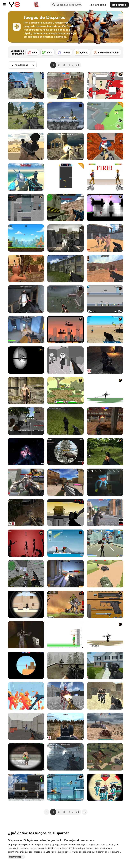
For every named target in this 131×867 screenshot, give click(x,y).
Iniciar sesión (98, 4)
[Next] (118, 51)
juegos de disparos (19, 848)
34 (77, 64)
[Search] (53, 5)
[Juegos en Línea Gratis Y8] (14, 4)
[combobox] (22, 64)
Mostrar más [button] (15, 856)
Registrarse (119, 4)
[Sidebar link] (4, 4)
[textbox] (22, 65)
